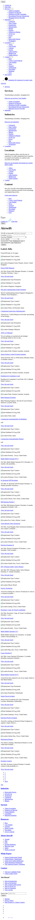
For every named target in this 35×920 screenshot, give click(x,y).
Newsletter (12, 69)
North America (13, 55)
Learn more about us (11, 195)
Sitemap (7, 899)
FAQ (10, 73)
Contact (4, 868)
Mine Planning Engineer (8, 397)
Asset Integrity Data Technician (10, 523)
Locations (8, 42)
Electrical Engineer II (7, 545)
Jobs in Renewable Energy (13, 884)
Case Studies (12, 62)
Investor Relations (10, 844)
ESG (6, 843)
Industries (8, 19)
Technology (12, 41)
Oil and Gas (8, 794)
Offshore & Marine (14, 32)
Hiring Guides (9, 828)
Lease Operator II (6, 653)
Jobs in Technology (11, 883)
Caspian (11, 48)
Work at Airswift (10, 850)
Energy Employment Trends (13, 857)
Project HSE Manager (7, 268)
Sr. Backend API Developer (9, 480)
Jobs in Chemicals (10, 888)
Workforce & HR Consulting (17, 14)
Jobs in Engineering (11, 881)
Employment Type (6, 241)
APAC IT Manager (7, 333)
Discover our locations (11, 163)
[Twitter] (5, 909)
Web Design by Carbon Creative (15, 902)
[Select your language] (1, 216)
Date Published (5, 242)
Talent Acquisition (14, 11)
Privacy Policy (9, 900)
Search (4, 244)
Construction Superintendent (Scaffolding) (14, 419)
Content (7, 57)
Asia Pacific (12, 46)
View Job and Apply (7, 276)
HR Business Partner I (7, 502)
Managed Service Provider (17, 18)
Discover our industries (12, 122)
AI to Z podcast (9, 832)
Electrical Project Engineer (9, 718)
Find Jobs (8, 7)
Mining (11, 28)
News (10, 64)
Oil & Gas (12, 34)
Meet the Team (9, 846)
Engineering (12, 25)
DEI (6, 841)
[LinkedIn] (5, 907)
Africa (10, 44)
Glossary (11, 66)
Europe (11, 50)
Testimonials (12, 67)
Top (2, 785)
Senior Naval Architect (8, 696)
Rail (10, 37)
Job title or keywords (7, 233)
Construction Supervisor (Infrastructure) (13, 311)
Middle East (12, 53)
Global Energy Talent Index (13, 859)
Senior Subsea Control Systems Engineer (13, 354)
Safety (7, 848)
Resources (5, 819)
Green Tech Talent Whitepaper (14, 861)
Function (3, 237)
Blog (10, 59)
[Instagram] (5, 913)
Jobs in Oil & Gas (10, 886)
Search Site (4, 893)
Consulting (8, 814)
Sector (3, 239)
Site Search (8, 74)
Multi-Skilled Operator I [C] (9, 631)
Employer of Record (15, 12)
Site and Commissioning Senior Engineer (13, 289)
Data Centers (13, 23)
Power (11, 35)
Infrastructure (13, 27)
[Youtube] (6, 911)
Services (7, 9)
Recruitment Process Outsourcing (19, 16)
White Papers (6, 854)
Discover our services (11, 98)
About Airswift (7, 836)
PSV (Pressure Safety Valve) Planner (12, 567)
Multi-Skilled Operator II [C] (9, 459)
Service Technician (6, 588)
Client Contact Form (11, 873)
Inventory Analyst (6, 761)
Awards (7, 839)
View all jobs (9, 890)
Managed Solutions (11, 815)
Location (3, 235)
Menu (3, 223)
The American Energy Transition (15, 864)
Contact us (8, 5)
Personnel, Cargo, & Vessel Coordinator (13, 610)
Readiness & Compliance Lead (10, 376)
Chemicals (12, 21)
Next (6, 781)
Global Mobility (9, 812)
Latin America (13, 51)
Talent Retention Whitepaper (13, 862)
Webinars (11, 71)
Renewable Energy (14, 39)
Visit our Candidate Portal (13, 872)
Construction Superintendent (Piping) (12, 439)
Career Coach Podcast (15, 60)
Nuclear (11, 30)
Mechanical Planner (7, 739)
